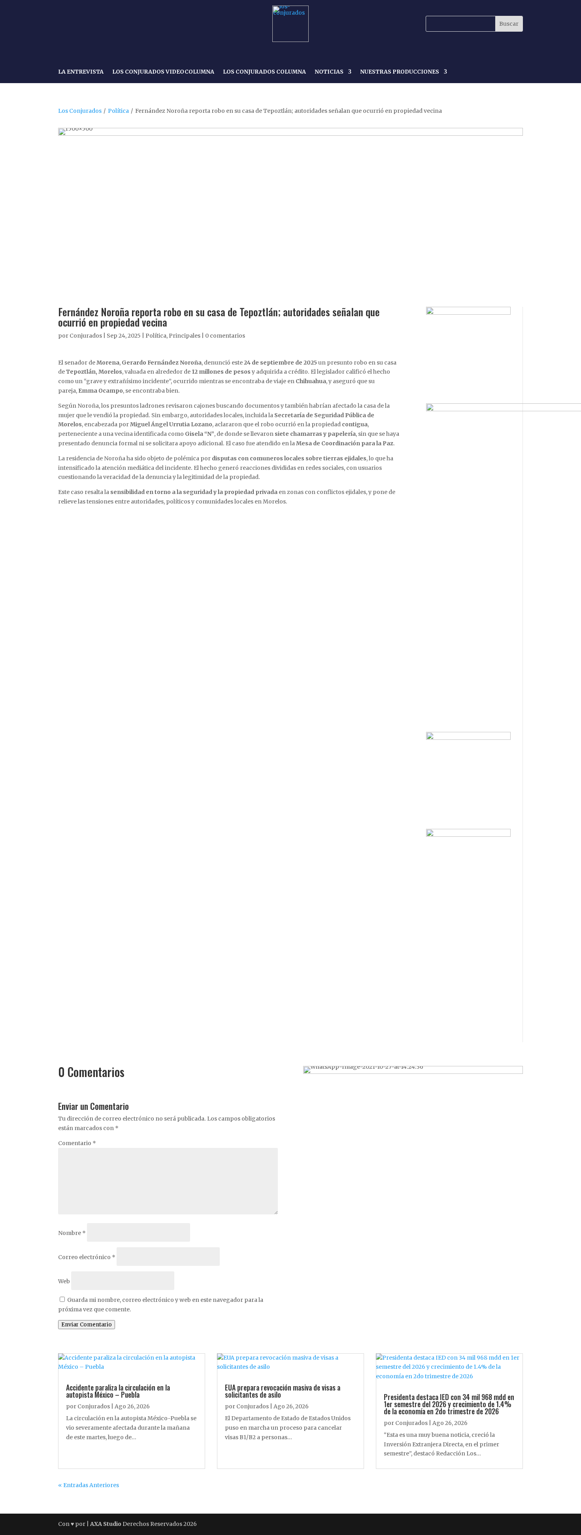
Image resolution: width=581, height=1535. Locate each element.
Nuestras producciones (399, 72)
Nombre (72, 1233)
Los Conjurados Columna (264, 72)
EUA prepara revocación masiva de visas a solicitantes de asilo (282, 1391)
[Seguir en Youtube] (120, 24)
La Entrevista (81, 72)
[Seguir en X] (101, 24)
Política (118, 110)
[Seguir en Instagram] (83, 24)
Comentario (77, 1143)
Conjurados (86, 335)
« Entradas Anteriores (88, 1485)
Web (64, 1281)
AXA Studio (106, 1523)
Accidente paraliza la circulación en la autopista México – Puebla (118, 1391)
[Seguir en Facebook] (65, 24)
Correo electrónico (86, 1257)
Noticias (329, 72)
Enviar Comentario (86, 1324)
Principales (184, 335)
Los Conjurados (80, 110)
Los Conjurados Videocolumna (163, 72)
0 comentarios (225, 335)
